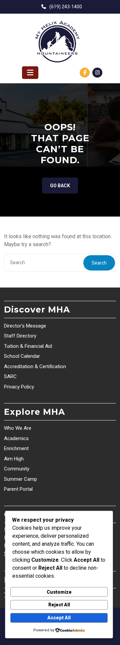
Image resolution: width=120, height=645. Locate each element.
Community (16, 469)
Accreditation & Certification (35, 366)
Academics (16, 438)
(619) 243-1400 (65, 6)
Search (99, 263)
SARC (10, 376)
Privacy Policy (19, 387)
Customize (59, 592)
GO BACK (60, 185)
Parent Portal (18, 489)
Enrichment (16, 448)
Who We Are (17, 428)
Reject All (59, 604)
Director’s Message (25, 326)
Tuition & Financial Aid (28, 346)
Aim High (14, 459)
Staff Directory (20, 336)
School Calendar (22, 356)
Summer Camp (20, 479)
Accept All (59, 617)
